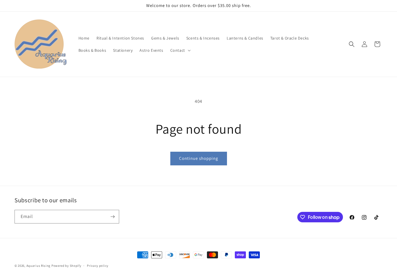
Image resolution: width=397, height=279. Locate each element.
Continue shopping (198, 158)
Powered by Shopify (66, 266)
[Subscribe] (112, 216)
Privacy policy (97, 266)
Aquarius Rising (38, 266)
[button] (180, 50)
